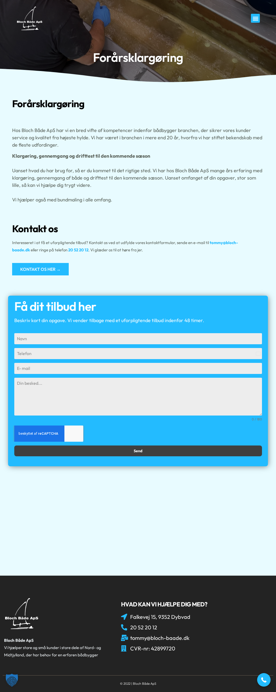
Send (138, 450)
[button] (255, 18)
